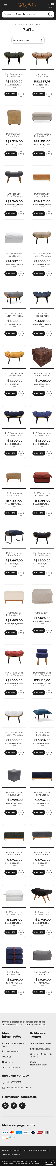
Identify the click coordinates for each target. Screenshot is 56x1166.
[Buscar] (50, 14)
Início (17, 24)
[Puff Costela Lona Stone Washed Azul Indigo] (21, 453)
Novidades (7, 1062)
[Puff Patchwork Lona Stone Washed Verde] (21, 872)
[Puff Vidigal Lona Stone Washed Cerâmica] (49, 513)
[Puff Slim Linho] (49, 630)
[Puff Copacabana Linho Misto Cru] (49, 153)
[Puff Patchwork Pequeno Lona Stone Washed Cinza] (21, 812)
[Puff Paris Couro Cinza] (49, 992)
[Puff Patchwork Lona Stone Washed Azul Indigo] (49, 812)
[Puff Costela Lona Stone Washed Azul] (49, 453)
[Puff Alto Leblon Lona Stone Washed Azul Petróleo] (49, 752)
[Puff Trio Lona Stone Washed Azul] (21, 992)
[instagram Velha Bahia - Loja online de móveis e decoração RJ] (5, 1105)
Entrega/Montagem (40, 1049)
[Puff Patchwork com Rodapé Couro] (49, 213)
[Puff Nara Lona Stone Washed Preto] (49, 932)
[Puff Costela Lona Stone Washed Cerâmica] (21, 692)
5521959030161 (13, 1082)
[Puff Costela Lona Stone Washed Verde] (21, 94)
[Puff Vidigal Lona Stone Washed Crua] (21, 932)
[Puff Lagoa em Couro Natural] (21, 513)
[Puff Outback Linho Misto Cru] (21, 632)
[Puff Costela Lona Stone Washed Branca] (21, 752)
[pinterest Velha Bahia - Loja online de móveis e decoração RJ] (22, 1105)
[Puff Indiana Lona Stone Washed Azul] (49, 692)
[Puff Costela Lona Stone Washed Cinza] (21, 333)
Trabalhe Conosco (11, 1067)
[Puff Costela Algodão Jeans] (49, 333)
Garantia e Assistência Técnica (41, 1055)
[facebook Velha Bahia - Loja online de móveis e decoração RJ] (14, 1105)
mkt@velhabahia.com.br (18, 1087)
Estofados (28, 24)
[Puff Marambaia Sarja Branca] (21, 273)
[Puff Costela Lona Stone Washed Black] (49, 573)
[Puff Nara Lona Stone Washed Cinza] (21, 213)
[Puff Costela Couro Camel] (49, 94)
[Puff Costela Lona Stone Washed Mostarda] (21, 393)
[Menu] (5, 6)
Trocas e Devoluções (40, 1043)
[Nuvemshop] (11, 1155)
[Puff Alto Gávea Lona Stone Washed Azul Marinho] (21, 573)
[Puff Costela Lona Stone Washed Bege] (49, 273)
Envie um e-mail (10, 1051)
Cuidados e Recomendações (38, 1063)
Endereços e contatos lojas (13, 1044)
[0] (50, 6)
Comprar (11, 94)
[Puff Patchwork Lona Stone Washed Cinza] (49, 872)
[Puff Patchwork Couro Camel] (21, 153)
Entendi (49, 1162)
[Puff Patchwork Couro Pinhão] (49, 393)
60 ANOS (6, 1057)
